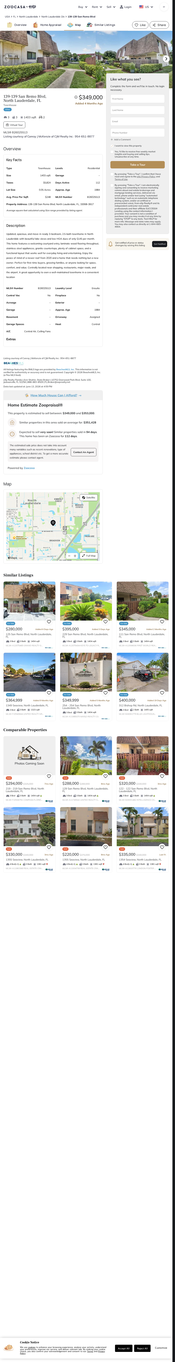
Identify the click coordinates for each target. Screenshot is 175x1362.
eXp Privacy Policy (146, 176)
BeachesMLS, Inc (65, 369)
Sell (109, 7)
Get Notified (159, 244)
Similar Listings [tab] (105, 25)
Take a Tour (137, 164)
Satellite (90, 497)
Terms (90, 1351)
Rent (95, 7)
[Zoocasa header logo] (20, 7)
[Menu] (164, 7)
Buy (80, 7)
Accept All (124, 1348)
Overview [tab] (20, 25)
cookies (31, 1347)
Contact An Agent (83, 452)
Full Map (91, 555)
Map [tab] (78, 25)
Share (162, 25)
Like (143, 25)
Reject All (142, 1348)
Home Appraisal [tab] (50, 25)
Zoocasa (29, 468)
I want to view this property (128, 145)
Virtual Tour (16, 124)
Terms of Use (121, 179)
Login (127, 7)
